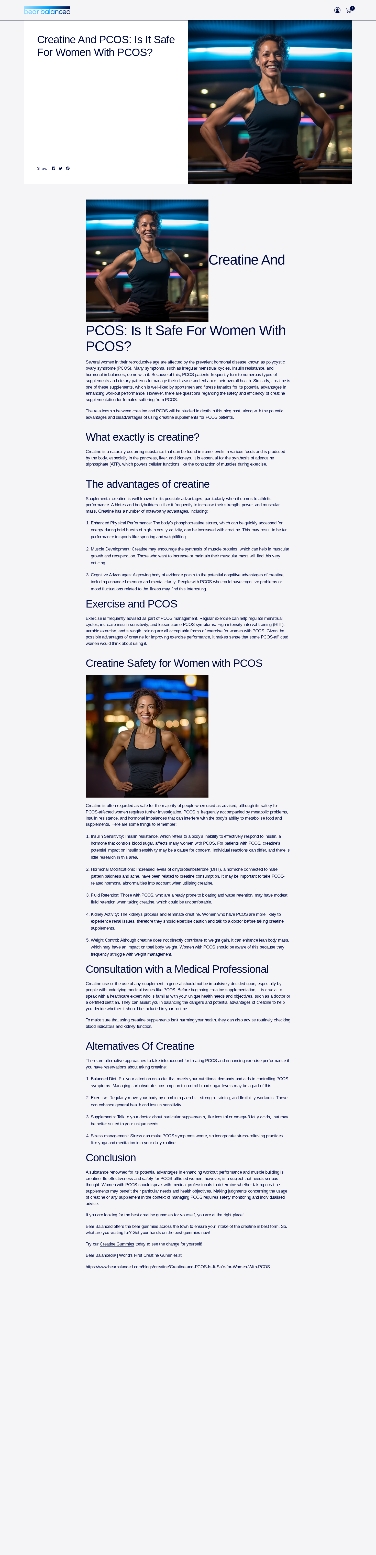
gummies (191, 1232)
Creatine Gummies (117, 1244)
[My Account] (337, 10)
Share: (42, 168)
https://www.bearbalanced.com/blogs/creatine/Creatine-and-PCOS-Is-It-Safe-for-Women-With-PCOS (178, 1266)
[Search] (329, 10)
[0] (347, 10)
